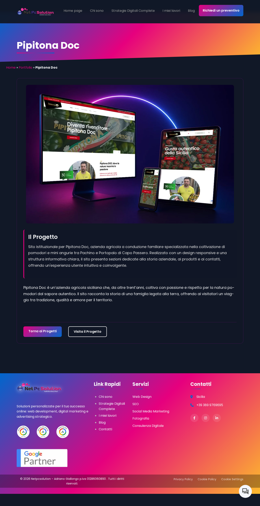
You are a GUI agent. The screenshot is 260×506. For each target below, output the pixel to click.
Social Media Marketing (150, 411)
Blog (191, 10)
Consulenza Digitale (148, 425)
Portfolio (25, 67)
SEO (135, 404)
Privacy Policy (183, 479)
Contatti (105, 429)
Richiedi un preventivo (221, 10)
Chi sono (97, 10)
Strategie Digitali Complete (133, 10)
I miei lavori (171, 10)
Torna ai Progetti (42, 331)
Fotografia (140, 418)
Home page (73, 10)
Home (11, 67)
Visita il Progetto (87, 331)
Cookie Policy (207, 479)
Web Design (142, 396)
